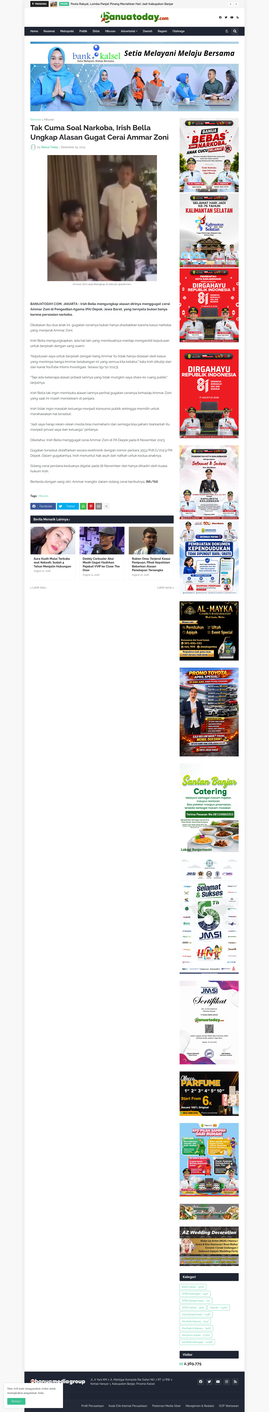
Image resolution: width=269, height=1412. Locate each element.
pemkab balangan (197, 1342)
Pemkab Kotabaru (196, 1328)
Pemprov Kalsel (196, 1335)
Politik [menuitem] (83, 31)
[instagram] (226, 1381)
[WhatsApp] (83, 506)
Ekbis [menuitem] (96, 31)
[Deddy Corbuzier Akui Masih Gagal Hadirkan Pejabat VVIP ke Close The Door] (102, 540)
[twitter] (226, 17)
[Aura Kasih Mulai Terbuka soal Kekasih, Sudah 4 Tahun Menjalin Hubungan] (53, 540)
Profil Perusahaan (92, 1405)
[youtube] (231, 17)
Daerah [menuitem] (147, 31)
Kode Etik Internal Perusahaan (128, 1405)
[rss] (238, 17)
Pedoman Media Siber (166, 1405)
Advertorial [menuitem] (128, 31)
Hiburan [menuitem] (110, 31)
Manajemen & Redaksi (200, 1405)
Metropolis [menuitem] (67, 31)
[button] (230, 4)
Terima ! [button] (16, 1401)
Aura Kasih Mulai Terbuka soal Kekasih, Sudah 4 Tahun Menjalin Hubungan (52, 562)
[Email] (98, 506)
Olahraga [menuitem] (179, 31)
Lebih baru (39, 587)
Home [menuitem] (34, 31)
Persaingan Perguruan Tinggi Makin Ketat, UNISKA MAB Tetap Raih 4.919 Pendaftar (129, 4)
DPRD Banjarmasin (196, 1300)
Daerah (218, 1307)
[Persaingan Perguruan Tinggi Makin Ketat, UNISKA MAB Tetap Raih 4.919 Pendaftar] (55, 4)
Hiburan (49, 119)
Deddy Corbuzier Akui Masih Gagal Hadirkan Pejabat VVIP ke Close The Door (101, 564)
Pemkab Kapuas (195, 1321)
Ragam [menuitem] (162, 31)
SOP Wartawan (229, 1405)
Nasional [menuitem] (49, 31)
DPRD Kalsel (193, 1307)
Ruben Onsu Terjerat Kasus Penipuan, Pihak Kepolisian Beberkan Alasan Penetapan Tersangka (151, 564)
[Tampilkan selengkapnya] (106, 506)
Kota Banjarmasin (196, 1314)
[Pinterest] (91, 506)
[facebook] (220, 17)
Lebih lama (164, 587)
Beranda (35, 119)
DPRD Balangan (195, 1293)
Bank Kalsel (193, 1286)
